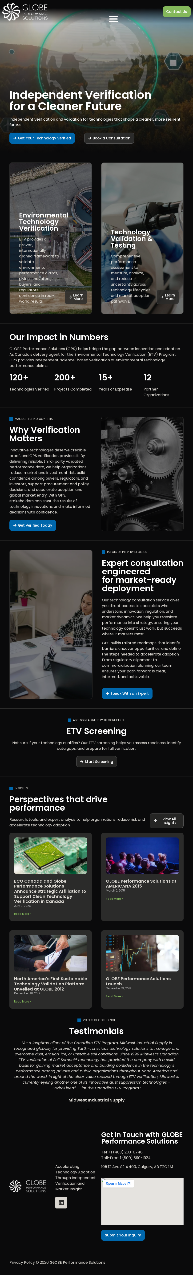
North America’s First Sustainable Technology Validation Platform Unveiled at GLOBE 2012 (50, 984)
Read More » (22, 914)
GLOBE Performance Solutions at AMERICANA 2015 (141, 883)
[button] (113, 19)
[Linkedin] (61, 1202)
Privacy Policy (22, 1262)
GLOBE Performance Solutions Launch (138, 981)
